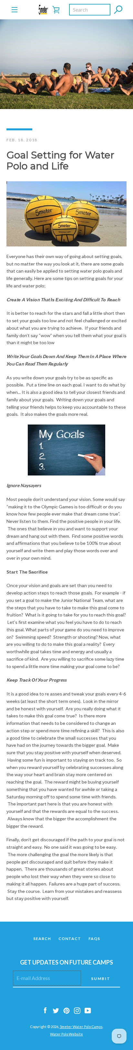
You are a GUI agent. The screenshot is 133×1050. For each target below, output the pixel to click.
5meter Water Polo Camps (81, 1027)
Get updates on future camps (66, 962)
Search (42, 938)
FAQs (94, 938)
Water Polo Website (66, 1034)
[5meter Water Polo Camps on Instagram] (77, 1010)
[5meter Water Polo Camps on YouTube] (88, 1010)
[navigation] (14, 10)
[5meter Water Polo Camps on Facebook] (45, 1010)
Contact (69, 938)
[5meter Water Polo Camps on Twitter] (56, 1010)
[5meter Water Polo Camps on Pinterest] (66, 1010)
